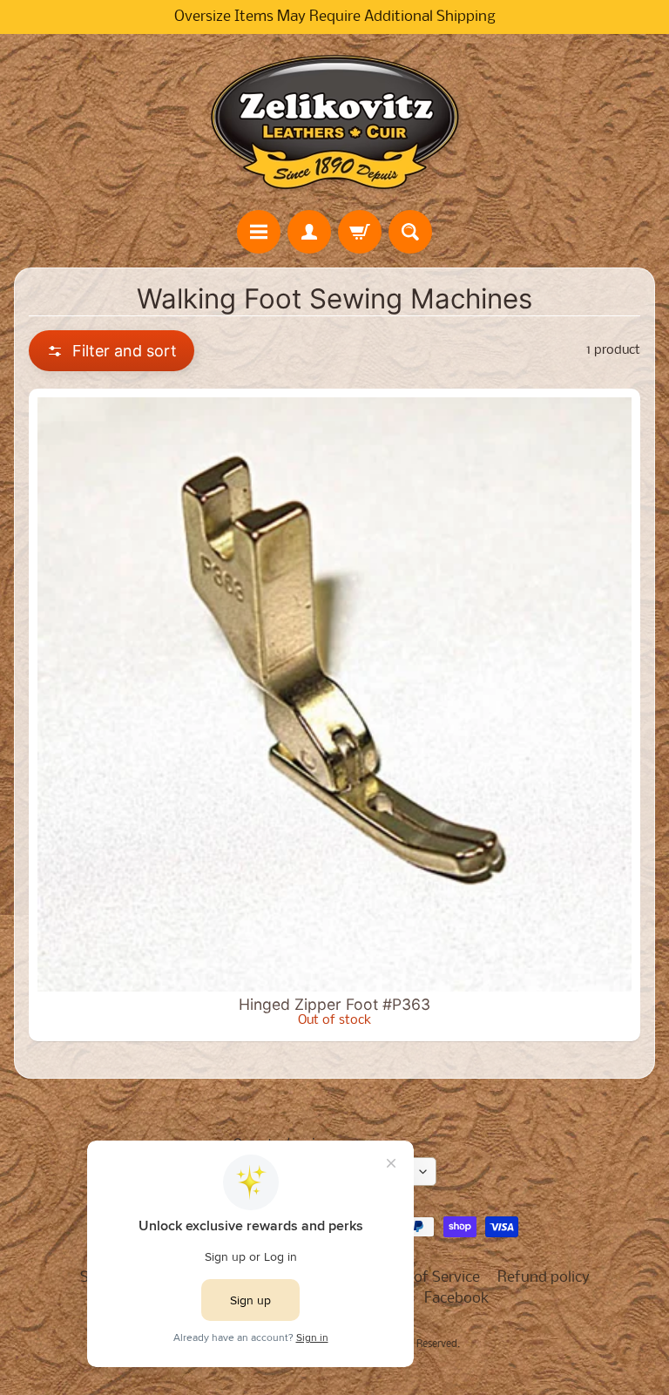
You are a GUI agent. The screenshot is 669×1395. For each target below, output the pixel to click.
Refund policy (543, 1278)
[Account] (309, 232)
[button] (111, 350)
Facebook (457, 1298)
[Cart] (360, 232)
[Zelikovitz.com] (334, 122)
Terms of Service (425, 1278)
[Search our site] (410, 232)
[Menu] (258, 232)
